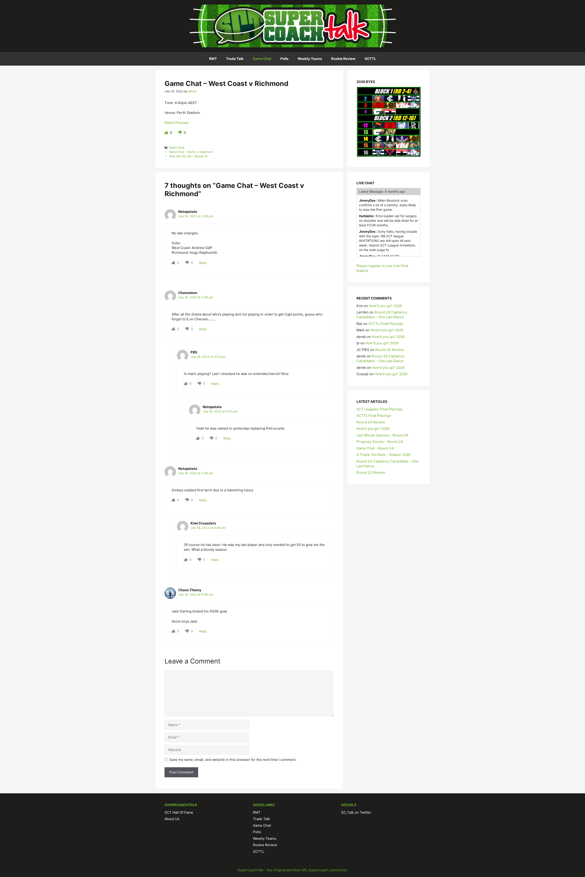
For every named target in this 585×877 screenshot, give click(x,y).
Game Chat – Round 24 (375, 448)
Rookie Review (343, 58)
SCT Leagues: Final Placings (379, 409)
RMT (213, 58)
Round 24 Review (389, 350)
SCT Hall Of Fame (179, 812)
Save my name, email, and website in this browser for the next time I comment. (232, 759)
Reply (203, 263)
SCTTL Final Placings (385, 323)
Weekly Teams (310, 58)
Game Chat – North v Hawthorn (191, 152)
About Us (172, 819)
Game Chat (262, 58)
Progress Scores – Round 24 (379, 441)
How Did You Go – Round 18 (188, 156)
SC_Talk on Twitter (356, 812)
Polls (284, 58)
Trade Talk (235, 58)
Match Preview (177, 122)
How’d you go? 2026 (385, 306)
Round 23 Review (370, 472)
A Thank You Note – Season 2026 (383, 454)
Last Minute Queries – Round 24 (382, 435)
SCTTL (370, 58)
